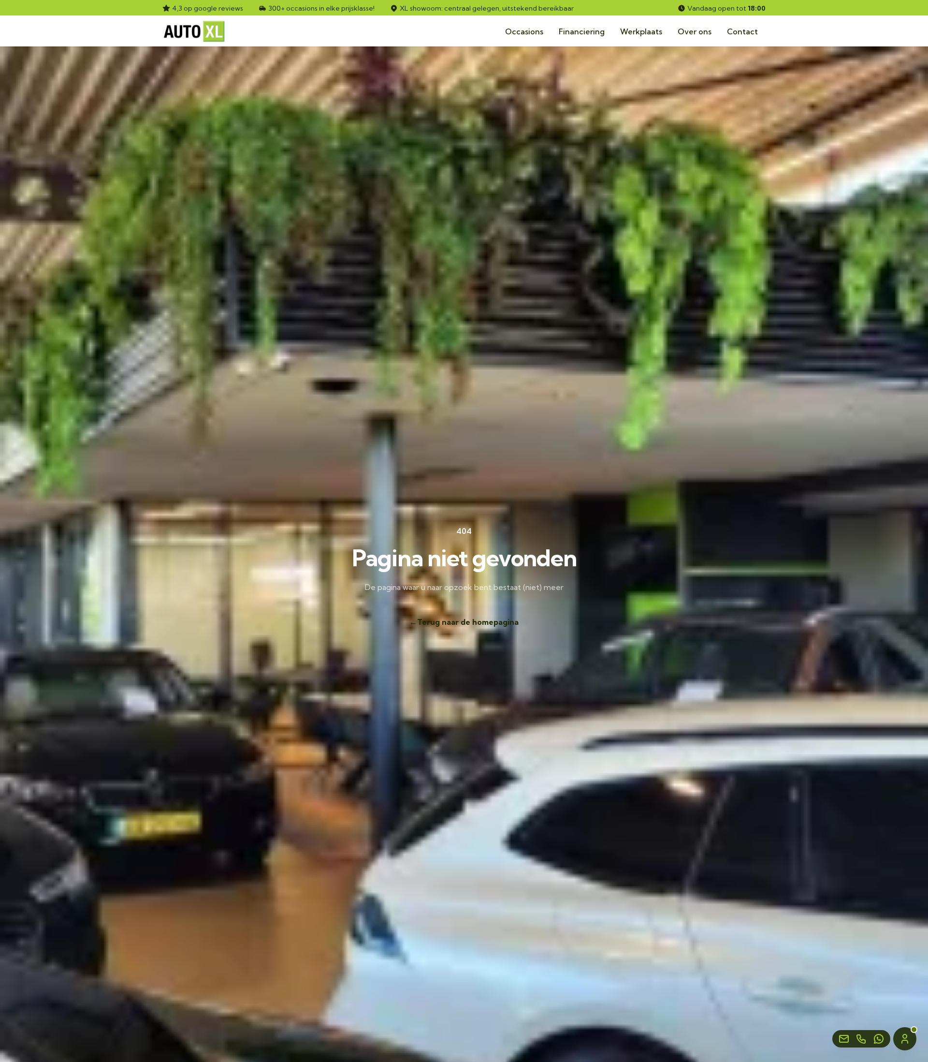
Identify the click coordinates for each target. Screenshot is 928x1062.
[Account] (904, 1038)
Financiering (582, 31)
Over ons (694, 31)
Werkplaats (641, 31)
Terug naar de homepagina (464, 622)
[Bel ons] (861, 1039)
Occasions (524, 31)
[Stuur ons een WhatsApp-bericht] (878, 1039)
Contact (742, 31)
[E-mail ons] (844, 1039)
